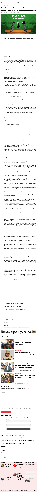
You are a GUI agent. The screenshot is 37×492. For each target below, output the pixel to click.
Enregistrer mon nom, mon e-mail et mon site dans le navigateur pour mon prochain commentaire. (16, 408)
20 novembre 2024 (7, 327)
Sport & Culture (3, 457)
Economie (2, 448)
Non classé (3, 452)
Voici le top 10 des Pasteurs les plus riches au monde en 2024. (11, 435)
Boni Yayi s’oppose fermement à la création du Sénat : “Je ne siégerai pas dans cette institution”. (25, 354)
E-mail (7, 423)
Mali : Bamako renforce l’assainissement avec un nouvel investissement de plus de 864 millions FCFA (20, 476)
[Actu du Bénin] (18, 2)
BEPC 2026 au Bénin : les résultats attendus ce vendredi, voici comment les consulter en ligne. (17, 438)
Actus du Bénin (4, 12)
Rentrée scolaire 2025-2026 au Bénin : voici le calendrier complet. (12, 437)
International (3, 450)
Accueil (2, 5)
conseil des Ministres (14, 327)
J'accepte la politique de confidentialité (13, 426)
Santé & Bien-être (4, 455)
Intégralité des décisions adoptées (23, 327)
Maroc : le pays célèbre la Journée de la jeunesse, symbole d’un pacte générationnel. (25, 342)
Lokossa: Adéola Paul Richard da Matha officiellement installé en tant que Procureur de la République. (24, 365)
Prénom (7, 419)
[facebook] (34, 490)
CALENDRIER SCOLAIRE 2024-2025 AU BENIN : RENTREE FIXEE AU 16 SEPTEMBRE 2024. (14, 443)
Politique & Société (7, 5)
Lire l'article (25, 348)
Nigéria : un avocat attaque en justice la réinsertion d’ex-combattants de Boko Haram (25, 377)
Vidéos (2, 459)
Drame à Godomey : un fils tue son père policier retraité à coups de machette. (20, 466)
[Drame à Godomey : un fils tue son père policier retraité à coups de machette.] (15, 466)
